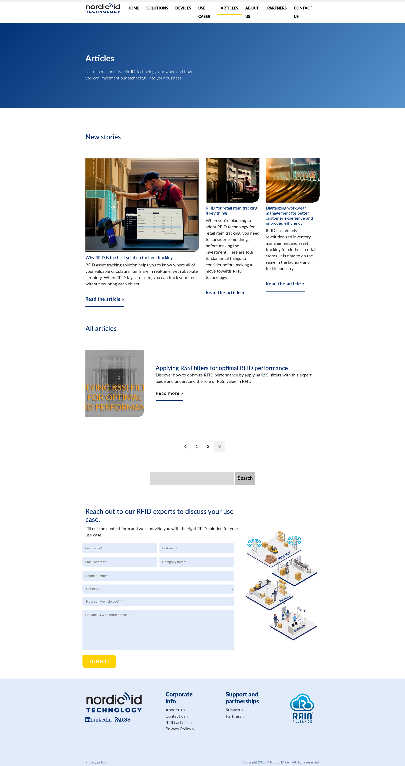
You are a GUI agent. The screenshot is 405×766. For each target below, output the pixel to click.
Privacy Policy (178, 729)
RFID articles (178, 723)
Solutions (157, 8)
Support (233, 710)
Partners (277, 8)
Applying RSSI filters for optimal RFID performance (222, 368)
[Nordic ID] (103, 8)
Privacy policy (95, 762)
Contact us (303, 13)
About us (252, 13)
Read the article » (104, 299)
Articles (229, 8)
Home (133, 8)
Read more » (169, 393)
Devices (183, 8)
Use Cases (204, 13)
